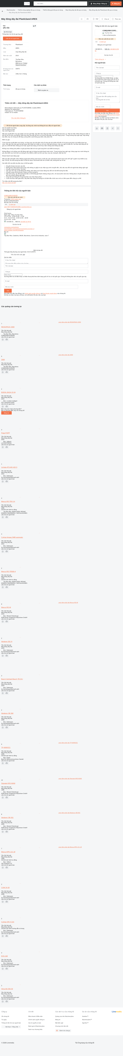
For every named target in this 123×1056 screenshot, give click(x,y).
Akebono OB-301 (7, 818)
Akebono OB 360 (7, 713)
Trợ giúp (4, 1019)
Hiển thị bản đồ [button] (38, 250)
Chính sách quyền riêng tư (36, 1019)
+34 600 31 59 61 (25, 221)
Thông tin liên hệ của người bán (11, 1023)
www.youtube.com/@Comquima (14, 230)
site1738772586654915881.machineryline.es (18, 207)
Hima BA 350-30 (7, 989)
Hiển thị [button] (17, 221)
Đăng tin (6, 413)
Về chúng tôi (5, 1016)
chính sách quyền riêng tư (33, 293)
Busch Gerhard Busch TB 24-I (12, 679)
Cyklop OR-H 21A (7, 922)
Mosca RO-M (6, 607)
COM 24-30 (5, 888)
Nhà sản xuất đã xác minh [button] (15, 197)
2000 (3, 360)
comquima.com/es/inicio (11, 227)
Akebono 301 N (6, 642)
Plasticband (19, 44)
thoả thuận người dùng (50, 293)
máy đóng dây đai (21, 52)
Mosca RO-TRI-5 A (8, 501)
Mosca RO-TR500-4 (8, 571)
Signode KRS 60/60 (8, 783)
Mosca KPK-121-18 (8, 852)
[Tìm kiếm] (35, 3)
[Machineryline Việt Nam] (11, 3)
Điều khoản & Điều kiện (35, 1016)
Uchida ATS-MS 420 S (9, 467)
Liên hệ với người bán (12, 38)
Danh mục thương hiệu (35, 1029)
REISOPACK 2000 (7, 327)
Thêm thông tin (99, 59)
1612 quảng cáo (16, 199)
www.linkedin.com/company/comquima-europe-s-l (19, 229)
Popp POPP (5, 433)
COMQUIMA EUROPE (11, 195)
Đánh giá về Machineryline (36, 1026)
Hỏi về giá (9, 32)
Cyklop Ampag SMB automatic (12, 537)
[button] (82, 19)
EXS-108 (4, 956)
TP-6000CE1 (5, 747)
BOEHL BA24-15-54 (8, 392)
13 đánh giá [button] (12, 204)
